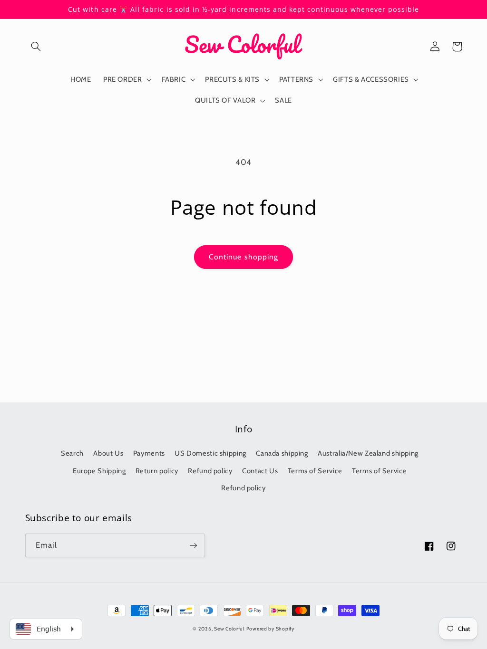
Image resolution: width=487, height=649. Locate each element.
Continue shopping (243, 256)
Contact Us (260, 471)
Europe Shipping (99, 471)
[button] (36, 46)
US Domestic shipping (210, 453)
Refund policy (210, 471)
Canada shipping (282, 453)
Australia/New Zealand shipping (368, 453)
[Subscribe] (193, 545)
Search (72, 453)
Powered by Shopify (270, 629)
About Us (108, 453)
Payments (149, 453)
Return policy (157, 471)
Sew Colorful (229, 629)
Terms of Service (315, 471)
